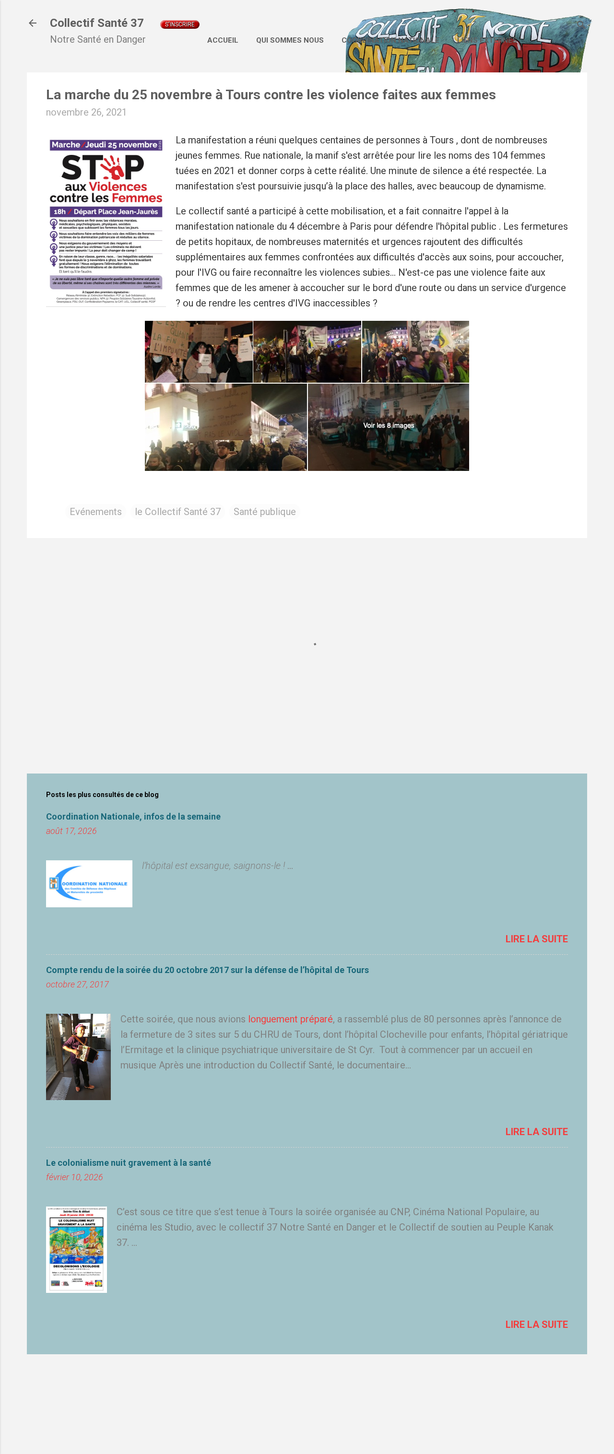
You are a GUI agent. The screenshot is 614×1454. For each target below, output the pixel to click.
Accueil (222, 40)
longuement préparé (290, 1019)
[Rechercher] (581, 26)
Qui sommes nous (290, 40)
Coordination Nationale (390, 40)
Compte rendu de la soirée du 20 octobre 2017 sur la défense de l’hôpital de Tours (207, 970)
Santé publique (265, 511)
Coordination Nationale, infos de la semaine (133, 816)
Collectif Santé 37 (97, 23)
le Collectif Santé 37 (178, 511)
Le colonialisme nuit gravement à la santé (128, 1163)
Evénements (96, 511)
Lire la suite (537, 939)
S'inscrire (180, 24)
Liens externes (487, 40)
